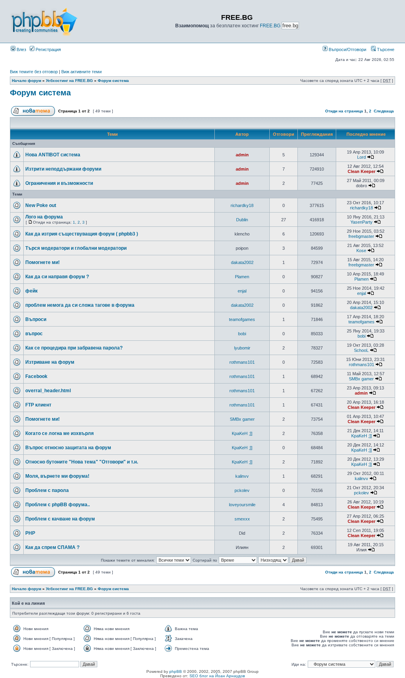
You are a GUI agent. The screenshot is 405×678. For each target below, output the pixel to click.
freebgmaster (361, 236)
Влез (20, 49)
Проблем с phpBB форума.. (57, 504)
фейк (31, 291)
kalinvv (242, 476)
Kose (361, 250)
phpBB (175, 671)
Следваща (384, 111)
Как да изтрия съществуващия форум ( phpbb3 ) (81, 234)
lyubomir (242, 348)
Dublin (242, 219)
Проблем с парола (47, 490)
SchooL (361, 350)
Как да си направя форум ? (57, 276)
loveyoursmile (242, 504)
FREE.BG (270, 25)
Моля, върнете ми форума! (57, 476)
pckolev (242, 490)
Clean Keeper (361, 171)
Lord (361, 157)
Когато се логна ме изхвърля (59, 433)
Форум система (113, 80)
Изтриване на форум (49, 362)
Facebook (36, 376)
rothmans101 (242, 362)
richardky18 (242, 205)
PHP (30, 533)
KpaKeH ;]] (242, 433)
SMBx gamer (361, 378)
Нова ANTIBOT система (52, 155)
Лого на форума (44, 217)
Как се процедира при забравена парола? (74, 348)
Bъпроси (35, 319)
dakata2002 (242, 262)
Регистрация (47, 49)
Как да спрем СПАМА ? (52, 547)
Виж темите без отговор (34, 71)
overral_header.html (48, 390)
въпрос (34, 333)
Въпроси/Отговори (346, 49)
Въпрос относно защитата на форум (68, 447)
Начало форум (26, 80)
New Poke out (40, 205)
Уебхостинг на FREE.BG (69, 80)
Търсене (385, 49)
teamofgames (242, 319)
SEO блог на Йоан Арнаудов (217, 676)
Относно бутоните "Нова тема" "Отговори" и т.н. (81, 462)
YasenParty (361, 222)
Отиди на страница (344, 111)
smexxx (242, 519)
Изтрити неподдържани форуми (63, 169)
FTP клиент (38, 405)
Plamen (242, 276)
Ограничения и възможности (59, 183)
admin (242, 154)
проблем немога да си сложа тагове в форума (79, 305)
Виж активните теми (81, 71)
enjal (242, 291)
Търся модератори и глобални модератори (76, 248)
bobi (242, 333)
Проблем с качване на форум (60, 519)
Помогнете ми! (42, 262)
